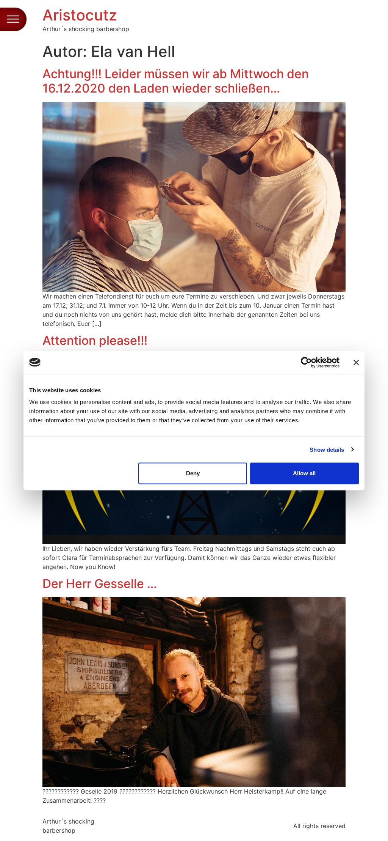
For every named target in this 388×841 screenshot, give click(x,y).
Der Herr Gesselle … (99, 583)
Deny (193, 473)
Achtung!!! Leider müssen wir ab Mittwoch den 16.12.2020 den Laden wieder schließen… (175, 81)
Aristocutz (79, 15)
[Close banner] (356, 362)
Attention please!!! (94, 340)
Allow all (304, 473)
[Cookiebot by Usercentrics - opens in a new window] (306, 362)
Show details (327, 449)
